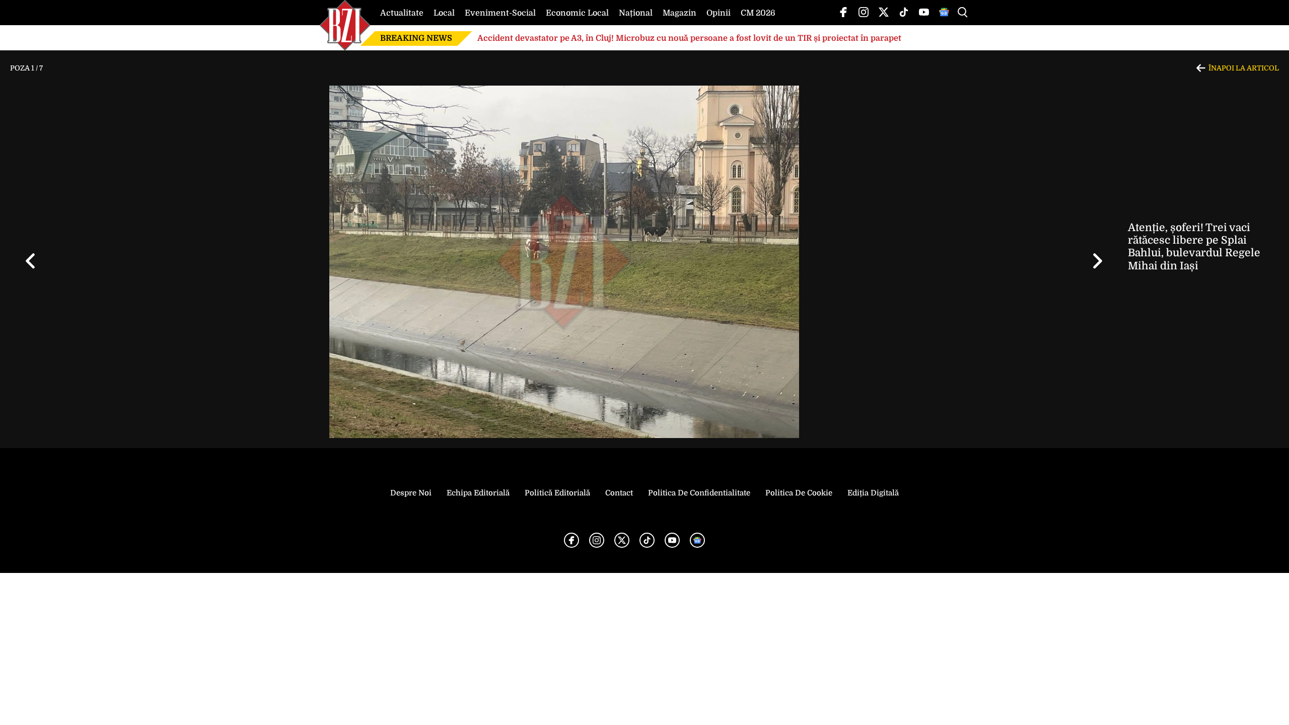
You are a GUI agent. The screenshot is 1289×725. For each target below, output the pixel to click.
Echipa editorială (478, 492)
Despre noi (411, 492)
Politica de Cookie (798, 492)
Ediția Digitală (873, 492)
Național (636, 13)
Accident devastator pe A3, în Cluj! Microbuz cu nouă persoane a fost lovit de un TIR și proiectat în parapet (689, 38)
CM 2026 (758, 13)
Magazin (679, 13)
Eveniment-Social (500, 13)
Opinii (718, 13)
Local (444, 13)
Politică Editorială (557, 492)
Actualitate (401, 13)
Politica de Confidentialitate (699, 492)
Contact (619, 492)
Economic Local (577, 13)
